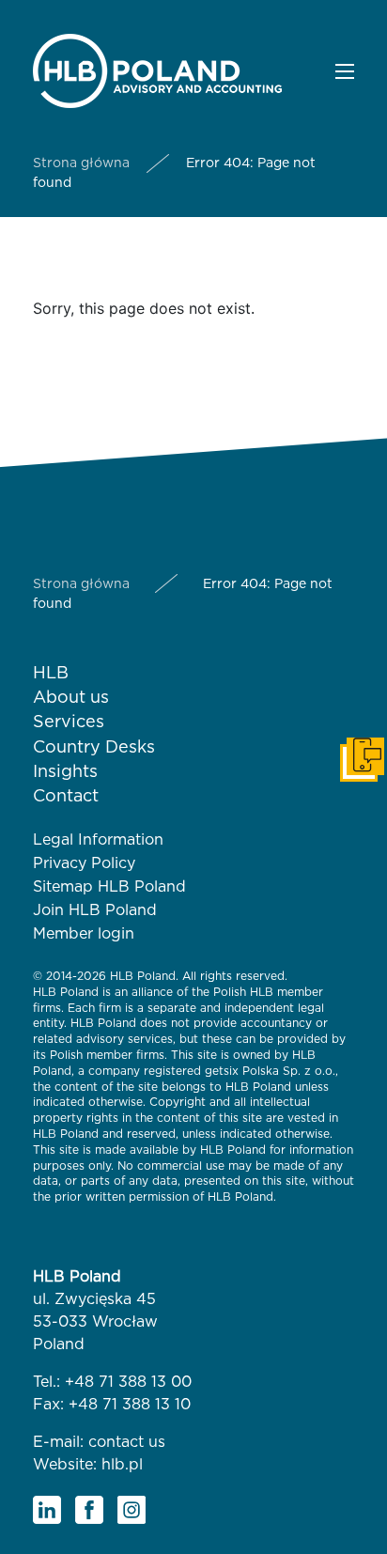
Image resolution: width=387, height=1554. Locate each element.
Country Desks (94, 747)
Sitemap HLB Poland (109, 886)
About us (71, 698)
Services (68, 722)
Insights (65, 772)
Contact (66, 796)
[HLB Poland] (157, 69)
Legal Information (98, 839)
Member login (83, 933)
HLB (51, 673)
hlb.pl (122, 1464)
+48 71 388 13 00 (128, 1382)
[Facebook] (89, 1510)
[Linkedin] (47, 1510)
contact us (126, 1442)
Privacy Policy (84, 863)
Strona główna (81, 163)
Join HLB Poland (95, 910)
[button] (344, 71)
